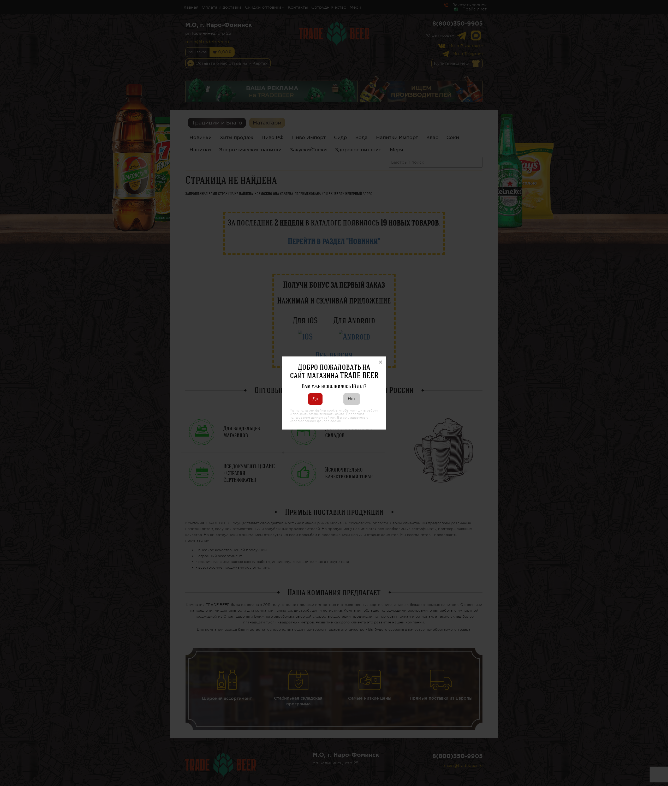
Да (315, 398)
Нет (351, 398)
